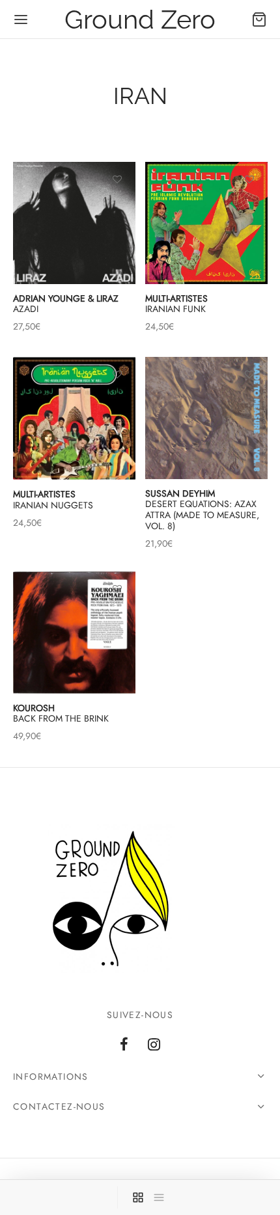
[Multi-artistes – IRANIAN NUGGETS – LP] (74, 418)
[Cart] (259, 19)
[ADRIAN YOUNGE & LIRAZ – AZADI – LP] (74, 223)
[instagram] (154, 1045)
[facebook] (124, 1045)
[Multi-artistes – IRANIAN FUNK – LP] (206, 223)
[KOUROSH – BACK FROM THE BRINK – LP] (74, 632)
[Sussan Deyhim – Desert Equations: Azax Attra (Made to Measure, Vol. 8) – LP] (206, 418)
